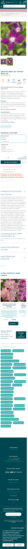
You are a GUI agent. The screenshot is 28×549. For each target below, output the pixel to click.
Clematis (17, 13)
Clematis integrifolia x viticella (9, 419)
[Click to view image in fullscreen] (13, 39)
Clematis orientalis (20, 381)
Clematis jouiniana (20, 374)
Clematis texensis (20, 398)
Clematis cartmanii (6, 357)
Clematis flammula (19, 364)
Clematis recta (17, 385)
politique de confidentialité (12, 521)
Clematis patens (18, 423)
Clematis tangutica (6, 395)
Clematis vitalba (19, 405)
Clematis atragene (19, 409)
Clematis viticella (6, 409)
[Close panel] (25, 526)
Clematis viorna (5, 426)
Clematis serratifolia (7, 392)
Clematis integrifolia (7, 371)
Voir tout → (13, 323)
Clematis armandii (18, 350)
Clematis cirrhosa (6, 364)
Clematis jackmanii (6, 374)
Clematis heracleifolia (19, 368)
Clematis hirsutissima (7, 416)
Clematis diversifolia (7, 412)
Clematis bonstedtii (6, 354)
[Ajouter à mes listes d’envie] (23, 162)
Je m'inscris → (13, 517)
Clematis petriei (5, 385)
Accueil (2, 13)
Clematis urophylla (6, 405)
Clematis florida (5, 368)
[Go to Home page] (8, 2)
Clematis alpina (5, 350)
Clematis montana (6, 381)
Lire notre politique (7, 540)
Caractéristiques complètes (7, 122)
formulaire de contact (14, 459)
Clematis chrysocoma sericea (10, 361)
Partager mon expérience (21, 335)
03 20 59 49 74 (17, 458)
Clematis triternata (6, 402)
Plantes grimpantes (9, 13)
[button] (16, 2)
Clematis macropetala (7, 378)
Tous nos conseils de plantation (8, 109)
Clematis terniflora (6, 398)
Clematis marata (6, 423)
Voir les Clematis (6, 126)
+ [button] (8, 157)
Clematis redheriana (7, 388)
